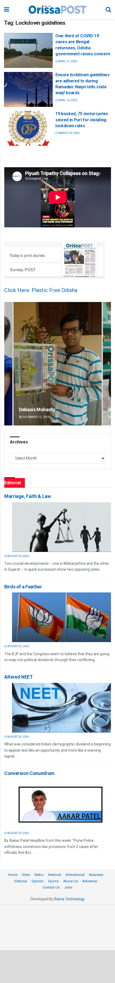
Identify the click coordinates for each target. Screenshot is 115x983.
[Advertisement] (57, 966)
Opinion (38, 881)
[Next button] (107, 364)
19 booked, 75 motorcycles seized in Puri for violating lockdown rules (81, 119)
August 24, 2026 (18, 736)
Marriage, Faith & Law (27, 496)
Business (96, 875)
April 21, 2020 (67, 61)
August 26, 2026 (18, 556)
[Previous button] (8, 364)
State (26, 875)
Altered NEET (18, 677)
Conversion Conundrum (29, 773)
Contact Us (51, 887)
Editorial (20, 881)
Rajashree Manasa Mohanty (48, 409)
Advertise (89, 881)
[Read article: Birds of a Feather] (61, 617)
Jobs (68, 887)
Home (12, 875)
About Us (70, 881)
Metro (39, 875)
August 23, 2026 (18, 833)
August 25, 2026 (18, 646)
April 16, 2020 (67, 100)
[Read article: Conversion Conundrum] (61, 804)
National (54, 875)
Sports (53, 881)
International (75, 875)
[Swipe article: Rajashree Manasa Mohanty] (58, 364)
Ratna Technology (69, 899)
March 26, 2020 (68, 133)
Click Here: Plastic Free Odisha (40, 290)
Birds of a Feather (23, 586)
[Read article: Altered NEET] (61, 708)
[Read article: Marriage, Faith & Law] (61, 527)
